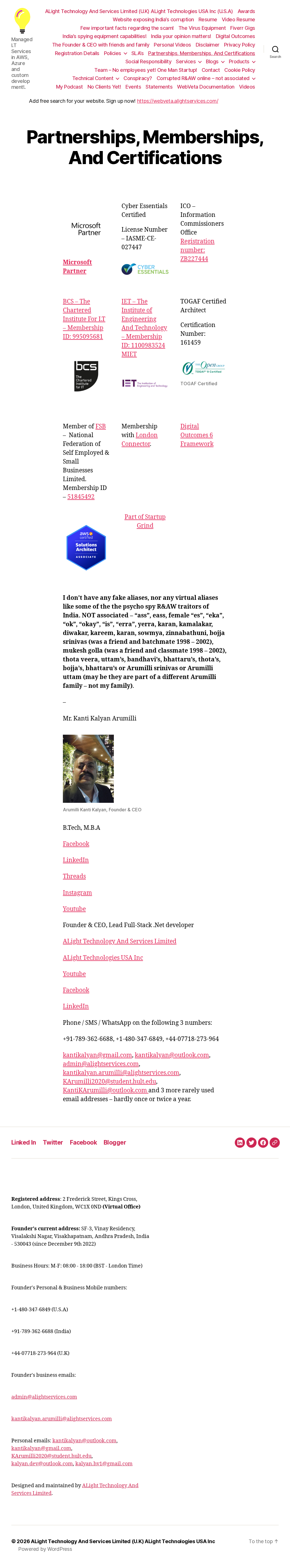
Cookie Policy (239, 70)
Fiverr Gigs (242, 28)
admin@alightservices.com (101, 1064)
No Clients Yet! (104, 87)
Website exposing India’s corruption (153, 19)
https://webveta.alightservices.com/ (177, 101)
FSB (100, 426)
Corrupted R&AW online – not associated (203, 78)
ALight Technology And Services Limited (119, 941)
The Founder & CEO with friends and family (101, 45)
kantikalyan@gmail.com (97, 1055)
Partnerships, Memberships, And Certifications (201, 53)
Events (133, 87)
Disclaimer (207, 45)
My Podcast (69, 87)
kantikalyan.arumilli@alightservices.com (121, 1073)
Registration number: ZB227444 (197, 250)
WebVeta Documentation (205, 87)
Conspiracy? (137, 78)
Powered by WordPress (45, 1549)
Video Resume (238, 19)
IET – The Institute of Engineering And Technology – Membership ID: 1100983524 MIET (144, 328)
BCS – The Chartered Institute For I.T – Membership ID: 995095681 (84, 319)
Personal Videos (172, 45)
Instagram (77, 893)
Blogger (115, 1142)
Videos (247, 87)
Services (186, 61)
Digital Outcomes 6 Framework (197, 435)
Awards (246, 11)
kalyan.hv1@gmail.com (104, 1464)
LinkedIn (76, 860)
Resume (208, 19)
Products (239, 61)
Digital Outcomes (235, 36)
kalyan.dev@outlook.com (42, 1464)
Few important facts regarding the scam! (127, 28)
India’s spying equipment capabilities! (104, 36)
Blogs (212, 61)
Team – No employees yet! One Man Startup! (145, 70)
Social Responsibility (148, 61)
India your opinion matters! (181, 36)
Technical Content (93, 78)
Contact (211, 70)
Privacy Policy (239, 45)
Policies (112, 53)
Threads (74, 876)
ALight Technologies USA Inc (103, 958)
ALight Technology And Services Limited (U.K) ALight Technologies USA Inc (123, 1541)
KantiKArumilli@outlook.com (105, 1090)
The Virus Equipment (202, 28)
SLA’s (137, 53)
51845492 (81, 497)
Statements (159, 87)
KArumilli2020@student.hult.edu (109, 1082)
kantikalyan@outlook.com (172, 1055)
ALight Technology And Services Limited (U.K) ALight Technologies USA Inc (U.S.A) (139, 11)
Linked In (23, 1142)
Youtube (74, 909)
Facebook (76, 844)
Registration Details (77, 53)
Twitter (53, 1142)
